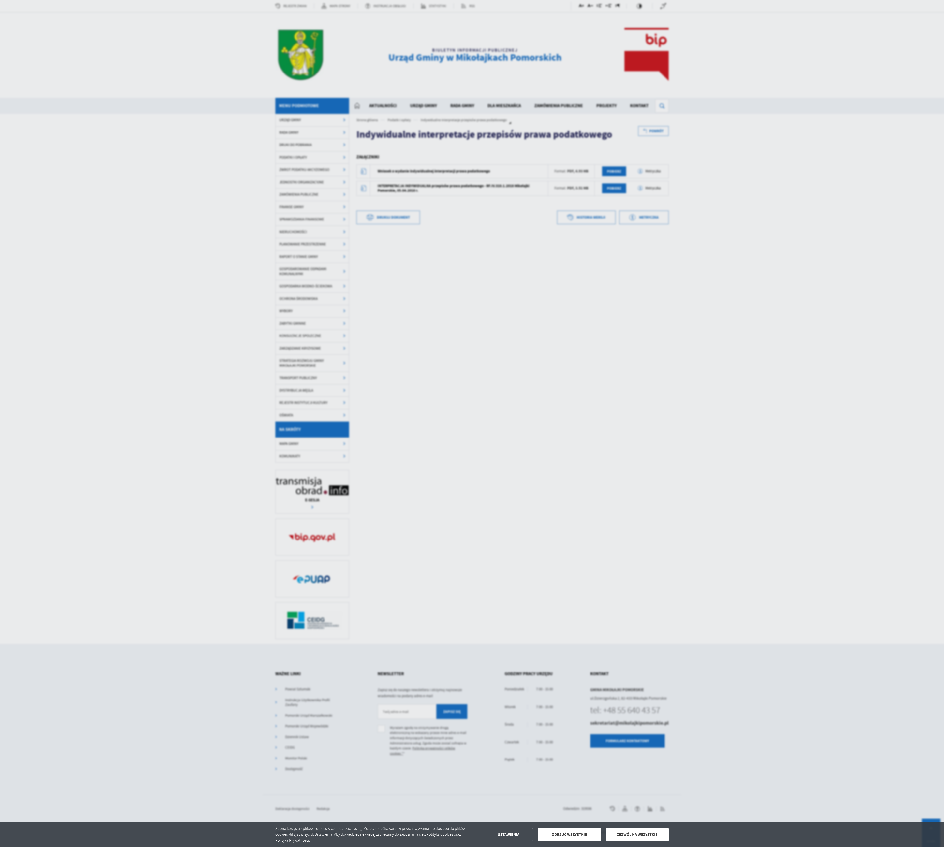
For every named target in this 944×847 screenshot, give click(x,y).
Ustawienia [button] (508, 834)
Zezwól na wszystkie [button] (637, 834)
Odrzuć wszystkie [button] (569, 834)
